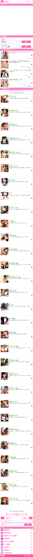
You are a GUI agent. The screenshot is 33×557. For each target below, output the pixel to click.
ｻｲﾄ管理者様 (8, 553)
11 (10, 514)
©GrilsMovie (27, 556)
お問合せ (6, 550)
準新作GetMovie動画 (10, 535)
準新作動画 (7, 533)
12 (13, 514)
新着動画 (6, 530)
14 (19, 514)
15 (23, 514)
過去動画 (6, 538)
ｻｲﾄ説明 (6, 547)
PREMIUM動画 (9, 541)
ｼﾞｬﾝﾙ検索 (7, 544)
